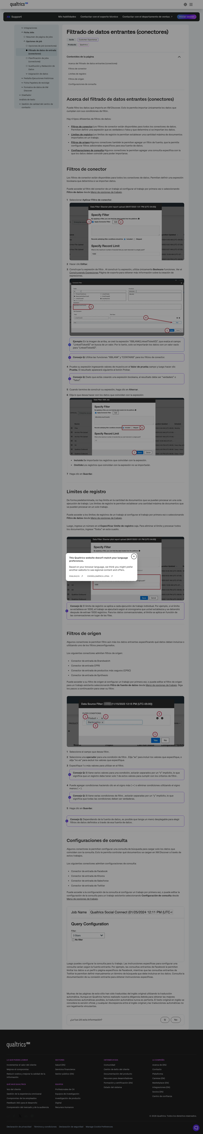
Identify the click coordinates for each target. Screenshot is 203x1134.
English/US (74, 576)
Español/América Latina (98, 576)
